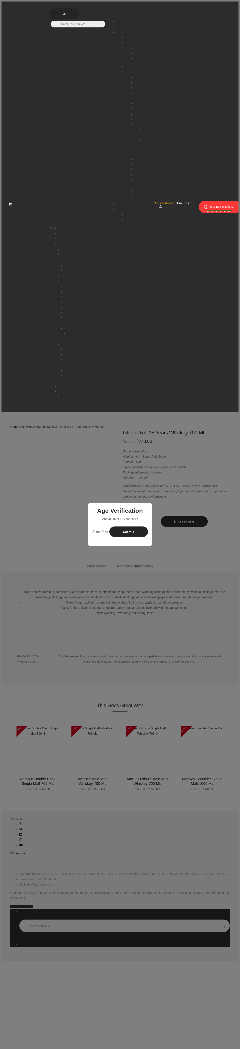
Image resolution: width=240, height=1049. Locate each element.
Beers (65, 249)
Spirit (64, 280)
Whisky (69, 328)
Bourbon (69, 286)
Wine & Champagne (74, 344)
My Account (68, 396)
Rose (67, 359)
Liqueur (69, 307)
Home (62, 233)
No (106, 531)
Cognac (69, 291)
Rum (67, 312)
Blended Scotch (77, 333)
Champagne (72, 349)
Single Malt (74, 338)
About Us (64, 238)
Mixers (68, 259)
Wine (67, 380)
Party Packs (69, 275)
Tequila (69, 317)
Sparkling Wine (74, 370)
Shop (61, 244)
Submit (128, 532)
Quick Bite (70, 270)
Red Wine (70, 354)
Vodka (68, 322)
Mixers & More (70, 254)
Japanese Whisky (75, 301)
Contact (63, 386)
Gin (66, 296)
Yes (97, 531)
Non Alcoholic (73, 265)
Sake (67, 365)
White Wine (71, 375)
